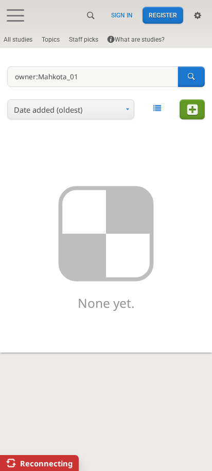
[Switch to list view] (157, 108)
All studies (18, 39)
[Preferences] (197, 15)
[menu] (70, 109)
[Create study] (192, 109)
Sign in (122, 15)
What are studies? (140, 39)
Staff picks (83, 39)
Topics (51, 39)
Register (163, 15)
